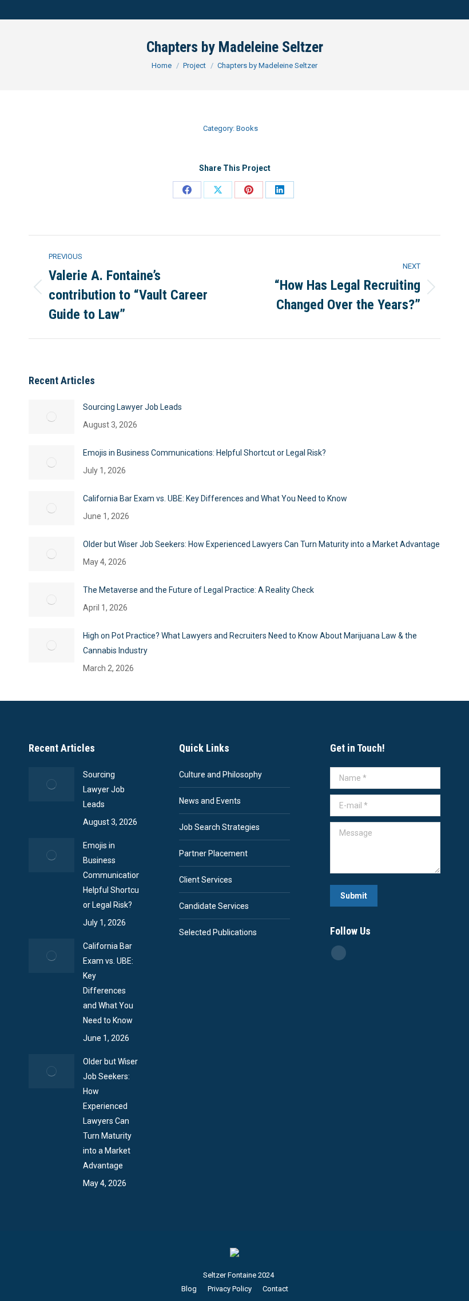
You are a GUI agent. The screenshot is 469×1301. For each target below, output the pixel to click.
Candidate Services (214, 906)
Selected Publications (218, 932)
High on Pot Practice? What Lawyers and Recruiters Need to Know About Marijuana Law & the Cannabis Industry (250, 643)
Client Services (205, 879)
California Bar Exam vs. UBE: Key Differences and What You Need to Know (215, 498)
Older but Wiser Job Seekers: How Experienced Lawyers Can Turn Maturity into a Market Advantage (261, 544)
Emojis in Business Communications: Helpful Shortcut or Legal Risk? (204, 452)
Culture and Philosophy (220, 774)
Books (247, 128)
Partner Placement (213, 853)
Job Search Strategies (219, 827)
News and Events (210, 800)
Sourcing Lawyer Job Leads (132, 407)
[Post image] (51, 417)
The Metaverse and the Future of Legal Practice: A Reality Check (198, 589)
